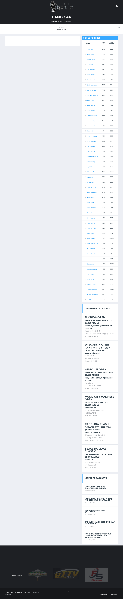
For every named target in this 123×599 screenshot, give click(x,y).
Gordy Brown (90, 100)
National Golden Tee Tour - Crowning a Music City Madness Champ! (98, 535)
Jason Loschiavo (91, 126)
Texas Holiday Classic (95, 450)
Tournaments (90, 592)
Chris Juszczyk (92, 85)
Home (50, 592)
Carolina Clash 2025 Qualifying (95, 511)
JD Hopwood (91, 70)
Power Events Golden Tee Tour (15, 592)
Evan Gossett (91, 254)
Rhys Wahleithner (93, 243)
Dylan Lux (90, 167)
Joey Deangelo (91, 192)
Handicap (62, 29)
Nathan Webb (91, 90)
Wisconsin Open (97, 344)
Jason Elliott (90, 202)
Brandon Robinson (92, 95)
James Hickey (90, 121)
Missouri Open (95, 369)
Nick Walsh (90, 177)
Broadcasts (104, 594)
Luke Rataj (90, 182)
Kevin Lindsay (91, 284)
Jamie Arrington (92, 294)
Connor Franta (92, 289)
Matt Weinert (91, 238)
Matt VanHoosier (92, 300)
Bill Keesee (90, 197)
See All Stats (112, 38)
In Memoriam (113, 592)
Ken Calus (90, 279)
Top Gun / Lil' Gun (68, 592)
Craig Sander (90, 151)
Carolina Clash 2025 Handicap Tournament (100, 523)
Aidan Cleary (91, 162)
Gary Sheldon (91, 187)
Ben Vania (90, 264)
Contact (114, 594)
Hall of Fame (102, 592)
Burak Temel (91, 59)
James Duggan (92, 115)
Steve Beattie (90, 105)
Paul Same (90, 233)
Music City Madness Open (99, 398)
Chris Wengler (91, 141)
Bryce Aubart (90, 110)
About (57, 592)
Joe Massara (91, 218)
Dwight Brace (91, 208)
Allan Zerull (91, 274)
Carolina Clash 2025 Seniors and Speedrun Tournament (99, 499)
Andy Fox (90, 64)
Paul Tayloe (90, 75)
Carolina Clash (97, 424)
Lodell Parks (91, 146)
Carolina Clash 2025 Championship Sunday (95, 487)
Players (79, 592)
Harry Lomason (92, 259)
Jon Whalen (91, 249)
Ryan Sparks (91, 213)
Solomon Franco (92, 172)
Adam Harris (91, 223)
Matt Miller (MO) (92, 156)
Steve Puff (89, 131)
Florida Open (95, 317)
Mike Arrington (91, 136)
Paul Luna (89, 49)
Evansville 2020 (57, 22)
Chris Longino (91, 228)
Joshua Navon (92, 269)
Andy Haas (90, 54)
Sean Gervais (91, 80)
